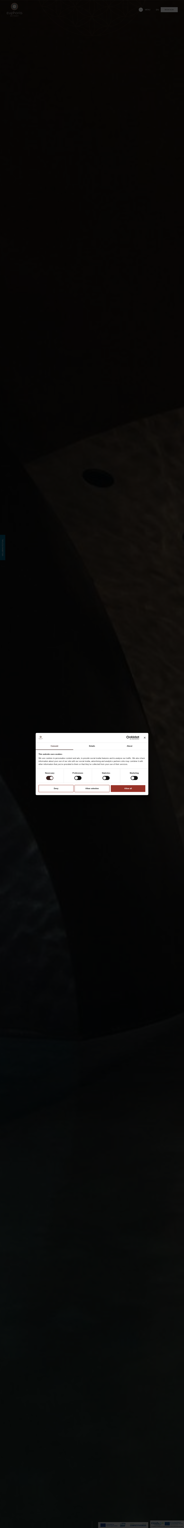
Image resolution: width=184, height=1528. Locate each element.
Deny (56, 788)
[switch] (77, 778)
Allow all (128, 788)
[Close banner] (145, 738)
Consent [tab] (54, 746)
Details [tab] (92, 746)
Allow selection (92, 788)
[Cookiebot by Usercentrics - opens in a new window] (128, 738)
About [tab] (129, 746)
